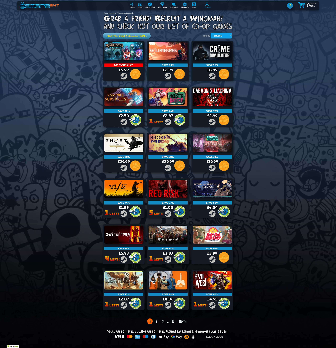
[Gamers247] (42, 8)
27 (173, 321)
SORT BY (206, 36)
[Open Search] (290, 6)
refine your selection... (127, 36)
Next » (183, 321)
